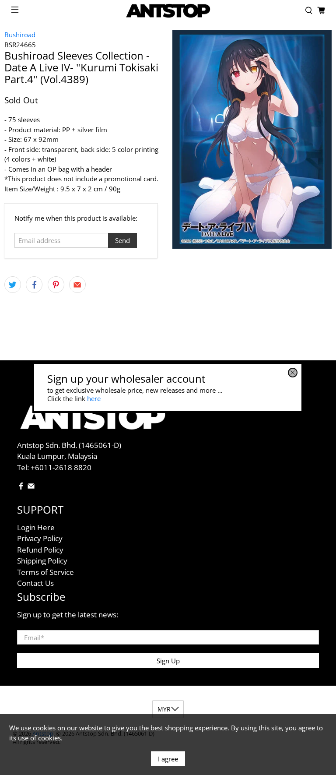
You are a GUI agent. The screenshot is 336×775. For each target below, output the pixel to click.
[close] (293, 372)
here (94, 398)
